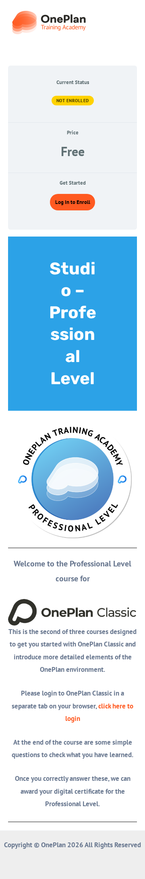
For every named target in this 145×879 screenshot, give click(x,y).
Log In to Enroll (72, 202)
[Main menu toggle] (128, 22)
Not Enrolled (72, 100)
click (105, 706)
